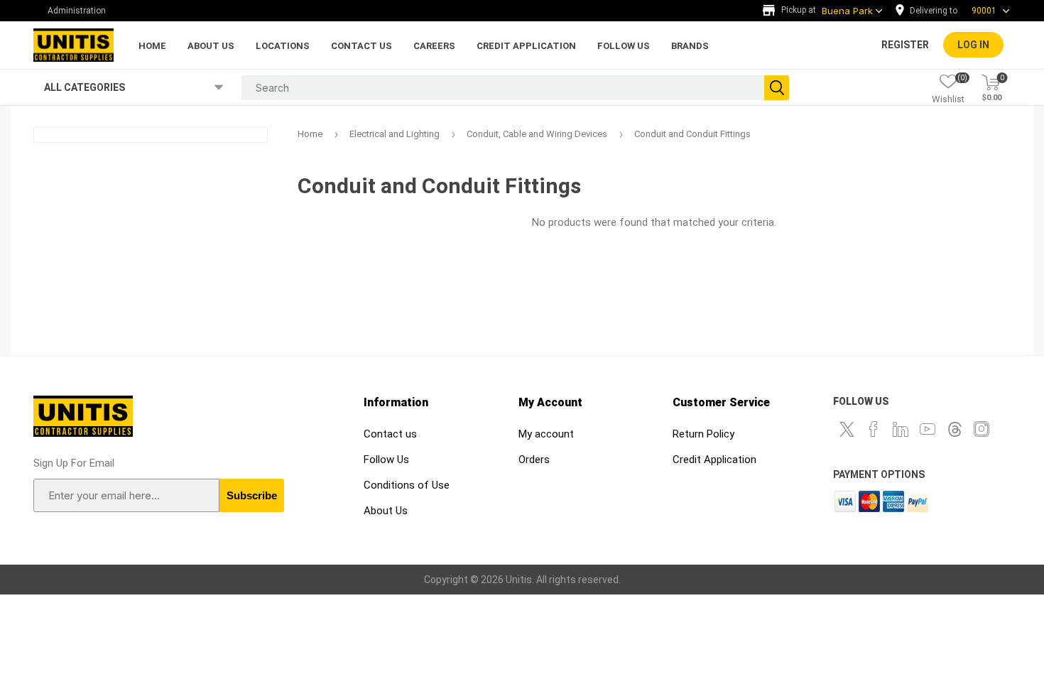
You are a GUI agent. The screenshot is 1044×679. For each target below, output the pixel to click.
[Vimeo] (954, 429)
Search (776, 87)
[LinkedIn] (900, 429)
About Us (386, 510)
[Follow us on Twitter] (846, 429)
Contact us (390, 434)
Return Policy (703, 434)
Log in (973, 44)
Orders (534, 459)
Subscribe (252, 495)
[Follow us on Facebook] (873, 429)
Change (956, 10)
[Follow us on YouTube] (927, 429)
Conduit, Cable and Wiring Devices (537, 134)
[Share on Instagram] (981, 429)
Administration (77, 11)
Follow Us (386, 459)
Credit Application (714, 459)
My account (546, 434)
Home (310, 134)
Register (905, 44)
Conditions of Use (407, 485)
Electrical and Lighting (394, 134)
